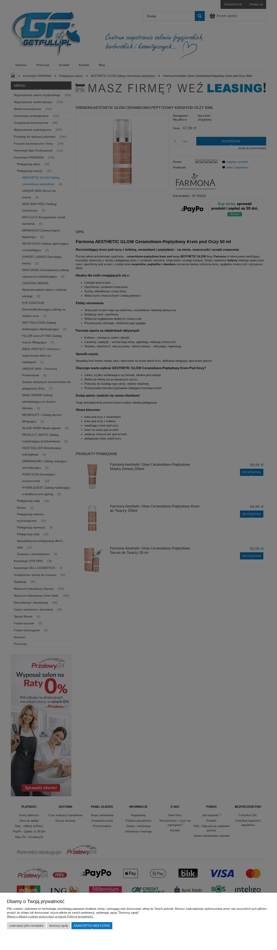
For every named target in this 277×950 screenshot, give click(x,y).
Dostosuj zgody (58, 925)
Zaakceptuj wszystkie (92, 925)
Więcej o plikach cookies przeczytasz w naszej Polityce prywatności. (50, 916)
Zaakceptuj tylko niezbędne (26, 925)
